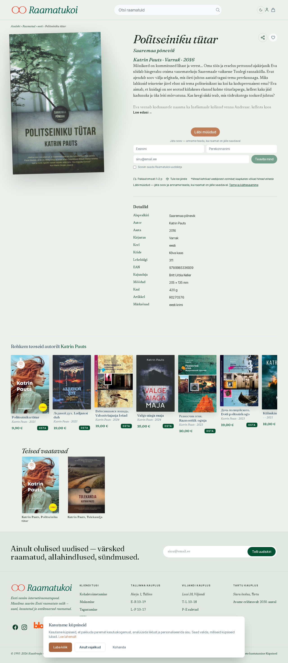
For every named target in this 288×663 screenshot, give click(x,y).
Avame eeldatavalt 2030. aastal (254, 602)
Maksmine (87, 602)
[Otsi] (218, 10)
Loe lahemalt (67, 636)
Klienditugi (89, 585)
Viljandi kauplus (196, 585)
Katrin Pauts (147, 59)
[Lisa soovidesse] (273, 37)
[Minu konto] (267, 10)
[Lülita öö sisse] (261, 10)
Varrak (172, 59)
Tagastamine (88, 610)
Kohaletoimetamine (93, 594)
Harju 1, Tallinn (141, 594)
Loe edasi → (142, 112)
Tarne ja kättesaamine (243, 185)
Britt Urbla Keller (180, 275)
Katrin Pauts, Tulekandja (85, 517)
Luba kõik (60, 647)
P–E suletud (190, 610)
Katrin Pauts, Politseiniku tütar (40, 518)
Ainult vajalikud (90, 647)
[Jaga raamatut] (262, 37)
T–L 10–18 (189, 602)
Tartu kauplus (245, 585)
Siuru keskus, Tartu (246, 594)
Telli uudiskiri (261, 552)
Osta (42, 428)
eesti (40, 26)
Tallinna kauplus (146, 585)
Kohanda (119, 647)
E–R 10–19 (138, 602)
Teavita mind (264, 159)
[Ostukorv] (273, 10)
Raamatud (28, 26)
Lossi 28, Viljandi (193, 594)
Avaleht (15, 26)
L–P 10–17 (138, 610)
